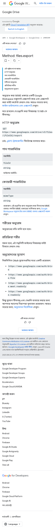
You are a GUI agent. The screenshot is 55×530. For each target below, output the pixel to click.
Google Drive (10, 12)
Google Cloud (8, 456)
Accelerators (8, 382)
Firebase (6, 442)
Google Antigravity (10, 451)
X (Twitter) (7, 417)
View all (5, 465)
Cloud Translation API (20, 25)
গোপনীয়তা (16, 517)
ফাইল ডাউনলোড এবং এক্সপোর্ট (17, 105)
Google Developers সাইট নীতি (20, 347)
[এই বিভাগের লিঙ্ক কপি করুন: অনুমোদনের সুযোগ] (27, 255)
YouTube (6, 421)
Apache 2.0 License (18, 344)
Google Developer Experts (13, 378)
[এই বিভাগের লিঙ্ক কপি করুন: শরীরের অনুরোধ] (24, 223)
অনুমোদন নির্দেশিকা (23, 307)
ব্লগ (3, 399)
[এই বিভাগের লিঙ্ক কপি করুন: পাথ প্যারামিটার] (24, 149)
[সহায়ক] (20, 43)
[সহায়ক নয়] (24, 43)
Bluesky (5, 403)
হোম (4, 38)
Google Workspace (17, 38)
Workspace (28, 3)
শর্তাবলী (5, 517)
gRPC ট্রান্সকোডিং (15, 141)
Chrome (5, 438)
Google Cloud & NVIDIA (12, 387)
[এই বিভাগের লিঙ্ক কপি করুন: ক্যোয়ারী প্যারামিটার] (29, 182)
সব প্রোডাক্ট (6, 505)
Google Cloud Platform (12, 496)
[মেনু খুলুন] (4, 3)
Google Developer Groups (13, 373)
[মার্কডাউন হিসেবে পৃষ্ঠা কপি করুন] (14, 60)
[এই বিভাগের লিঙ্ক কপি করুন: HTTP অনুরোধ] (22, 123)
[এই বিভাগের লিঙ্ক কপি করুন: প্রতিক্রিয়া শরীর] (22, 237)
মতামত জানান (11, 49)
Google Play (7, 460)
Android (5, 433)
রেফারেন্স (46, 38)
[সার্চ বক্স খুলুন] (35, 3)
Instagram (6, 408)
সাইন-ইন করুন (45, 3)
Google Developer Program (14, 369)
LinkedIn (6, 412)
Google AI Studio (9, 447)
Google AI (6, 501)
